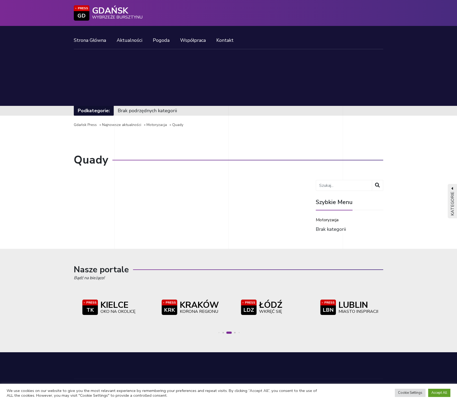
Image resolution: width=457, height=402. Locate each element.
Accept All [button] (439, 392)
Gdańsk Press (85, 124)
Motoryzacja (157, 124)
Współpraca (193, 40)
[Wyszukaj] (377, 185)
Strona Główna (90, 40)
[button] (218, 332)
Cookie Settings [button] (410, 392)
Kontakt (225, 40)
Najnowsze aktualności (121, 124)
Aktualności (129, 40)
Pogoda (161, 40)
